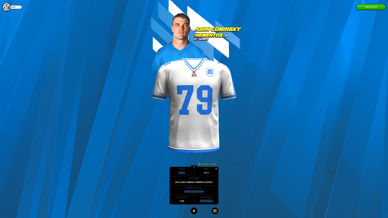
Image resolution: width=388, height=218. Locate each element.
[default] (194, 211)
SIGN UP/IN (371, 7)
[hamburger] (215, 211)
